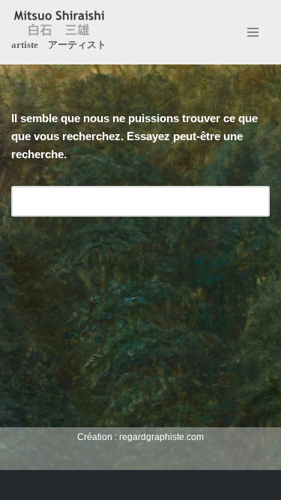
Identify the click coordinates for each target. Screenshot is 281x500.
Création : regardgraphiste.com (140, 484)
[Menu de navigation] (253, 32)
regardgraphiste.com (161, 437)
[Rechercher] (253, 201)
